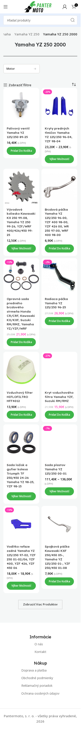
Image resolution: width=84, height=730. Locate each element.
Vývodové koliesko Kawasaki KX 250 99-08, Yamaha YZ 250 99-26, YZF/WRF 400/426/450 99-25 (21, 222)
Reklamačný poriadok (36, 686)
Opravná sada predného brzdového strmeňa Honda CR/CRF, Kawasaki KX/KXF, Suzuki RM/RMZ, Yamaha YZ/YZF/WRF (21, 313)
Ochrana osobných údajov (40, 693)
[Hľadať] (72, 20)
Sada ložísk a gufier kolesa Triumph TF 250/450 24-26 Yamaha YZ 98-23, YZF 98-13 (20, 475)
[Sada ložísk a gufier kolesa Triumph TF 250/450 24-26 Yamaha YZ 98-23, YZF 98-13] (21, 442)
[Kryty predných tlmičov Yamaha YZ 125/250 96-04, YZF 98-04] (59, 106)
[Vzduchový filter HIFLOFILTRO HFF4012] (21, 370)
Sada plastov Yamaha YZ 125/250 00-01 (56, 469)
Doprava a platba (34, 670)
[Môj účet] (64, 6)
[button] (21, 151)
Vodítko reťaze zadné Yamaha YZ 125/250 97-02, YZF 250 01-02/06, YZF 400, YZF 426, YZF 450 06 (21, 556)
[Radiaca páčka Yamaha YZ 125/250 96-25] (59, 276)
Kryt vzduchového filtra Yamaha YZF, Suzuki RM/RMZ (59, 397)
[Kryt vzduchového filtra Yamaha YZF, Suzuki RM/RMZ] (59, 370)
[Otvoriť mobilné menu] (5, 6)
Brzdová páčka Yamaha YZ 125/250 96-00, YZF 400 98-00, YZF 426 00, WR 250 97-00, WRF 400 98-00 (57, 222)
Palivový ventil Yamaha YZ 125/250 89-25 (18, 133)
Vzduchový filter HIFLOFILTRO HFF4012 (20, 397)
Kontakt (40, 652)
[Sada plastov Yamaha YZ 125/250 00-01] (59, 442)
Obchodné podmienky (37, 678)
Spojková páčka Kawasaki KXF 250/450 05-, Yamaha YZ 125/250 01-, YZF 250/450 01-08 (57, 556)
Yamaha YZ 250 (26, 34)
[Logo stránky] (38, 6)
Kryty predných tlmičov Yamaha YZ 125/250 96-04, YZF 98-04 (58, 135)
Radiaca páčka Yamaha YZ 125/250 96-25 (56, 303)
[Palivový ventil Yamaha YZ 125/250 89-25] (21, 106)
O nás (38, 644)
